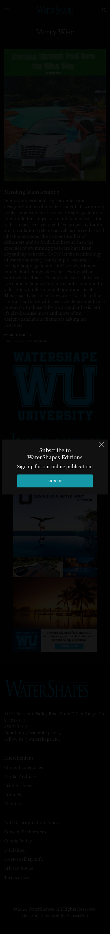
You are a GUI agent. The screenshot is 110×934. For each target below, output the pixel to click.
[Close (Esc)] (101, 447)
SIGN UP (55, 480)
